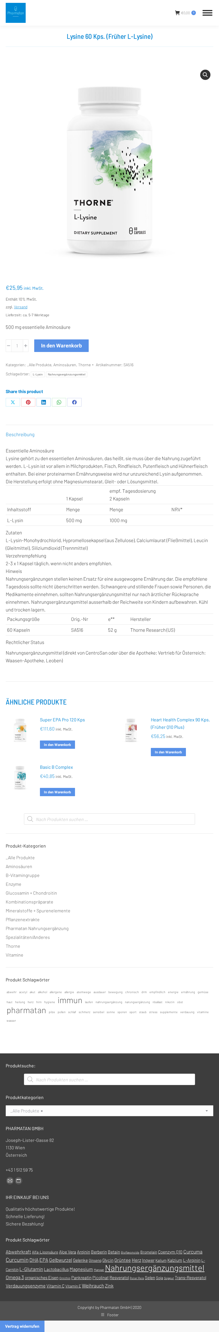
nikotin (170, 1002)
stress (153, 1012)
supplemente (169, 1012)
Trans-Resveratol (190, 1277)
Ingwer (148, 1260)
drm (144, 992)
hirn (39, 1002)
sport (133, 1012)
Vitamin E (73, 1285)
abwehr (12, 992)
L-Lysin (38, 374)
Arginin (83, 1251)
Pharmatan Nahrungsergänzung (37, 928)
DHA (33, 1260)
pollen (62, 1012)
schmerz (84, 1012)
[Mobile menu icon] (207, 12)
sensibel (98, 1012)
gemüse (203, 992)
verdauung (187, 1012)
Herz (136, 1260)
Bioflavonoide (130, 1252)
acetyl (23, 992)
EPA (43, 1260)
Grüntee (122, 1260)
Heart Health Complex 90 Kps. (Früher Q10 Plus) (180, 723)
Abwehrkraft (18, 1251)
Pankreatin (81, 1277)
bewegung (115, 992)
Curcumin (17, 1259)
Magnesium (81, 1269)
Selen (150, 1277)
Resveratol (119, 1277)
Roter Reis (137, 1278)
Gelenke (80, 1260)
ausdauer (100, 992)
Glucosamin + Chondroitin (31, 893)
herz (31, 1002)
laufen (89, 1002)
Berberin (99, 1251)
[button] (205, 75)
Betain (114, 1251)
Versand (20, 306)
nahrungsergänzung (109, 1002)
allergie (69, 992)
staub (143, 1012)
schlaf (72, 1012)
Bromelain (148, 1251)
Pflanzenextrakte (23, 919)
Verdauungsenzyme (26, 1285)
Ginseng (95, 1260)
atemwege (84, 992)
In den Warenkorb (61, 346)
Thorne (84, 364)
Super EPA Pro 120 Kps (62, 719)
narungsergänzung (137, 1002)
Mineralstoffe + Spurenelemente (38, 910)
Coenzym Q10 (170, 1251)
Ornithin (64, 1278)
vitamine (203, 1012)
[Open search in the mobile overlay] (109, 819)
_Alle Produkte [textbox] (26, 1110)
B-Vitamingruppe (23, 875)
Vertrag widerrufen (22, 1326)
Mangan (99, 1269)
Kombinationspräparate (29, 901)
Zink (109, 1285)
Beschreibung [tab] (20, 434)
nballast (158, 1002)
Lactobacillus (56, 1269)
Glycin (107, 1260)
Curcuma (192, 1251)
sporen (122, 1012)
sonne (111, 1012)
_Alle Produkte (39, 364)
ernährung (188, 992)
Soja (159, 1277)
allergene (56, 992)
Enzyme (13, 884)
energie (173, 992)
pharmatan (26, 1010)
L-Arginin (191, 1260)
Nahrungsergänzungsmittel (66, 374)
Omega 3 (15, 1277)
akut (32, 992)
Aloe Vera (67, 1251)
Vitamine (14, 954)
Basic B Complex (56, 767)
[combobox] (109, 1110)
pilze (52, 1012)
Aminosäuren (64, 364)
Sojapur (169, 1278)
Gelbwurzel (60, 1260)
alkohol (42, 992)
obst (180, 1002)
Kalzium (174, 1260)
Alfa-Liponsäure (45, 1251)
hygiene (49, 1002)
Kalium (161, 1260)
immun (70, 1000)
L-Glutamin (31, 1269)
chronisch (132, 992)
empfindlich (157, 992)
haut (10, 1002)
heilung (20, 1002)
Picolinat (100, 1277)
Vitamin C (55, 1285)
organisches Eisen (41, 1277)
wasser (11, 1020)
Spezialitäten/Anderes (28, 937)
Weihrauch (93, 1285)
